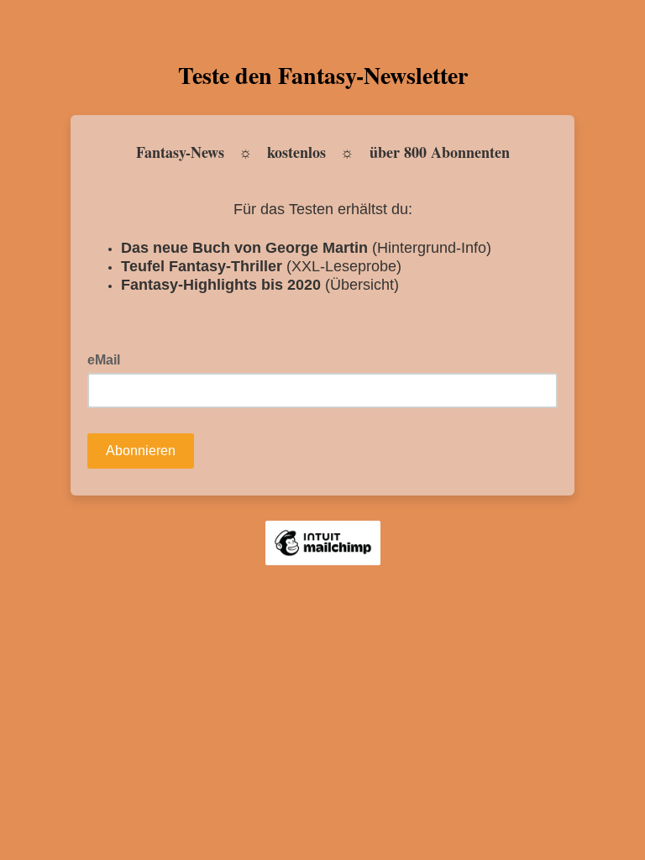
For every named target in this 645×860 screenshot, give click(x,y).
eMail (108, 358)
